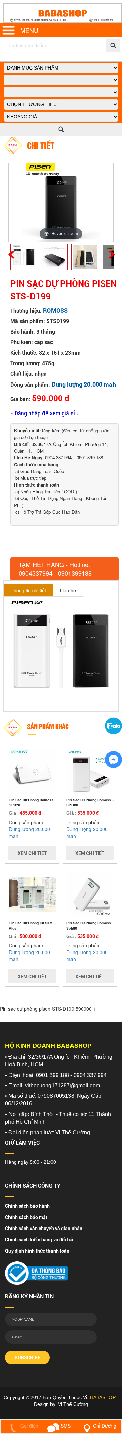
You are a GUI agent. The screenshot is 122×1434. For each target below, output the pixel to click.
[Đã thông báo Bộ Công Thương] (36, 1271)
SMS (65, 1425)
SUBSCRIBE (27, 1357)
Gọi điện (28, 1425)
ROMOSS (55, 310)
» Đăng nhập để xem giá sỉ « (44, 413)
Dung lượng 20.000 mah (84, 384)
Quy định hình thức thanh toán (37, 1251)
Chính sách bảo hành (27, 1206)
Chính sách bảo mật (26, 1217)
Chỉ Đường (104, 1425)
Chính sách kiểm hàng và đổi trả (39, 1239)
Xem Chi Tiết (32, 853)
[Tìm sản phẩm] (113, 45)
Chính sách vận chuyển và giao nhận (43, 1228)
